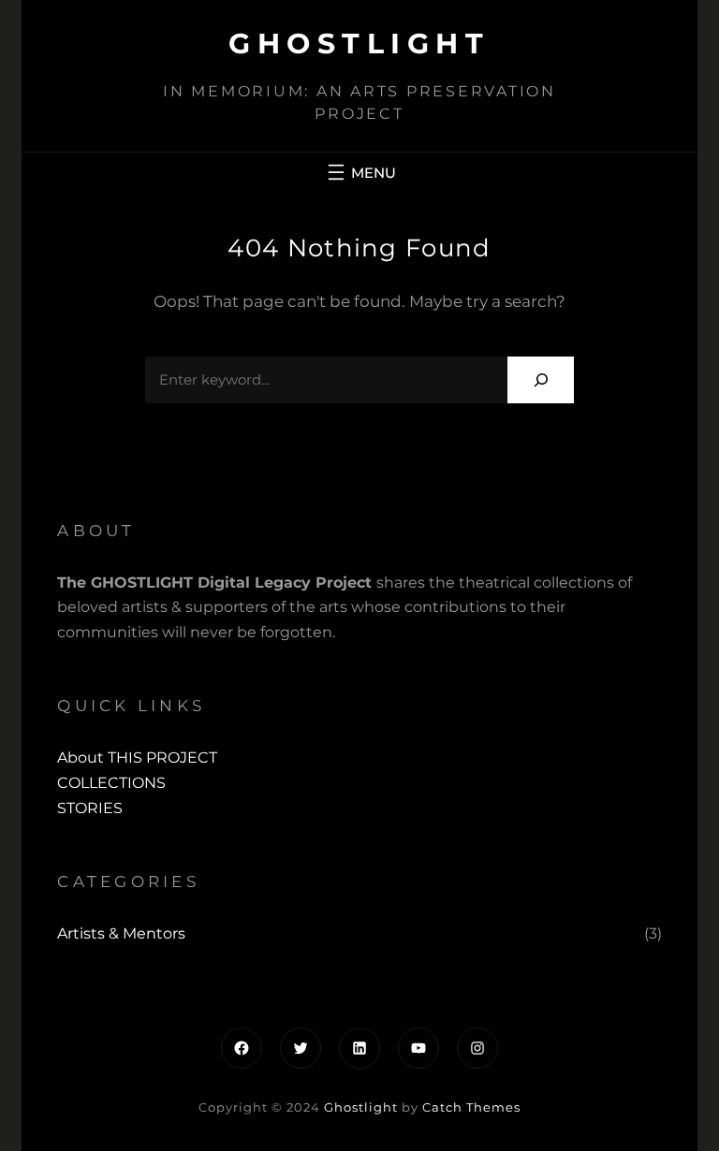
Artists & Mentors (121, 933)
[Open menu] (359, 172)
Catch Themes (471, 1107)
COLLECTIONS (111, 783)
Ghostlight (359, 43)
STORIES (90, 808)
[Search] (540, 379)
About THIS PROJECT (137, 757)
